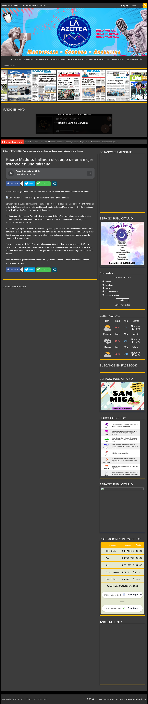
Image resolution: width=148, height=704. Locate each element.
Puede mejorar (112, 292)
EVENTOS (29, 60)
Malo (108, 288)
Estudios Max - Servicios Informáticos (130, 699)
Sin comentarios (112, 295)
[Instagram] (124, 5)
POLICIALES (16, 151)
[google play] (127, 5)
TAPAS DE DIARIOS (96, 60)
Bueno (108, 282)
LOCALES (17, 60)
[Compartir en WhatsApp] (43, 183)
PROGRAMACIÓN (136, 60)
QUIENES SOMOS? (117, 60)
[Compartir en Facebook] (13, 183)
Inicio (7, 151)
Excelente (109, 285)
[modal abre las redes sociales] (54, 183)
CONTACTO (10, 66)
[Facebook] (122, 5)
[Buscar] (145, 5)
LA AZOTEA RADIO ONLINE (35, 5)
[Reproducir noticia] (11, 173)
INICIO (6, 59)
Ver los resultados (122, 305)
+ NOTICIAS (76, 60)
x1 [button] (89, 173)
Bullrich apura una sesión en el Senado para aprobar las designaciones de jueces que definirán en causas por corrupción (71, 142)
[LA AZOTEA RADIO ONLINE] (74, 32)
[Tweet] (29, 183)
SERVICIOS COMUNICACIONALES (52, 60)
